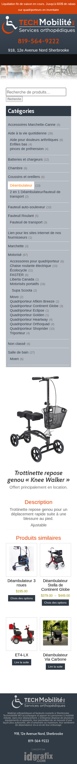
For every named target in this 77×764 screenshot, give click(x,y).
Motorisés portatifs (24, 284)
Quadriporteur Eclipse (27, 310)
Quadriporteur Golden (27, 315)
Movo (14, 297)
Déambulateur (21, 185)
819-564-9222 (38, 41)
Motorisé (15, 255)
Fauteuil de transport (26, 222)
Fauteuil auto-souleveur (26, 207)
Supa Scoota (22, 290)
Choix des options (21, 598)
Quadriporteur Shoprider (29, 329)
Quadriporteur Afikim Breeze (32, 301)
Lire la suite (21, 662)
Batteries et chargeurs (25, 159)
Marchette (16, 246)
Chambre (15, 168)
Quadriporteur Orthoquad (30, 324)
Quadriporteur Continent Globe (34, 306)
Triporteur (17, 333)
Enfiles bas (18, 144)
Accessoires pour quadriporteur (34, 261)
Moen (14, 359)
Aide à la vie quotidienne (27, 133)
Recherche (14, 99)
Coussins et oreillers (24, 177)
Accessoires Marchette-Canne (31, 125)
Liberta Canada (22, 279)
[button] (38, 59)
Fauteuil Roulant (21, 216)
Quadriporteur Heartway (29, 319)
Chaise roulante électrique (30, 266)
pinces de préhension (27, 149)
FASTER (17, 275)
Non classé (16, 344)
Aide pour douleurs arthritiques (34, 140)
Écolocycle (18, 270)
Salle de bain (18, 352)
